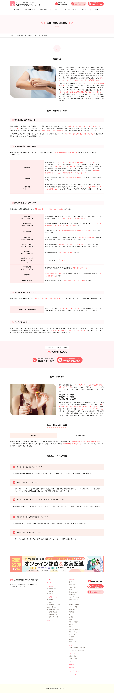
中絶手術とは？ (51, 599)
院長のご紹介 (72, 656)
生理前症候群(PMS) (74, 604)
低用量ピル (72, 589)
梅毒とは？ (72, 626)
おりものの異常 (73, 607)
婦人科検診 (72, 594)
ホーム (49, 579)
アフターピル (72, 587)
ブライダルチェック (74, 597)
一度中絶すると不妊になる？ (76, 650)
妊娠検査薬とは (51, 588)
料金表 (84, 9)
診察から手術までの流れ (53, 604)
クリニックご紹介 (70, 9)
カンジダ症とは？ (73, 634)
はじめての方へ (73, 658)
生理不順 (71, 612)
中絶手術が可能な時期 (53, 609)
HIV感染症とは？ (73, 636)
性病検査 (71, 619)
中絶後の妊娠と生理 (52, 617)
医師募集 (71, 664)
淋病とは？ (72, 624)
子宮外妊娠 (50, 591)
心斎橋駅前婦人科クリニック (26, 580)
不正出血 (71, 614)
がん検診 (71, 617)
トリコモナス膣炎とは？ (75, 629)
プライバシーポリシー (75, 671)
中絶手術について (30, 9)
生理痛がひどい (73, 609)
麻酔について (50, 620)
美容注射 (71, 639)
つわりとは (50, 593)
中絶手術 (71, 582)
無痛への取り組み (52, 607)
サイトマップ (72, 674)
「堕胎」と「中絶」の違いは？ (77, 647)
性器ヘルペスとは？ (74, 631)
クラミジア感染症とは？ (75, 622)
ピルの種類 (72, 584)
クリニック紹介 (73, 653)
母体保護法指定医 (52, 614)
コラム (57, 9)
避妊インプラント (73, 599)
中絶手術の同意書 (52, 612)
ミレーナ (71, 602)
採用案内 (71, 667)
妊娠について (17, 9)
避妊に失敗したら (73, 592)
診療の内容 (43, 9)
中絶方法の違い (51, 602)
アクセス (97, 9)
